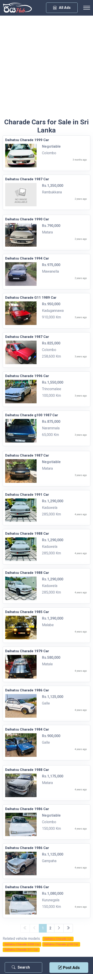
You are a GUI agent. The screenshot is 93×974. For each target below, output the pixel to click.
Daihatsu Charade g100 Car (61, 944)
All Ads (65, 7)
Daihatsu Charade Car (58, 939)
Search (24, 967)
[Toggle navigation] (86, 8)
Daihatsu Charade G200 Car (22, 944)
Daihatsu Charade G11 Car (21, 949)
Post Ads (71, 967)
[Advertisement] (46, 69)
